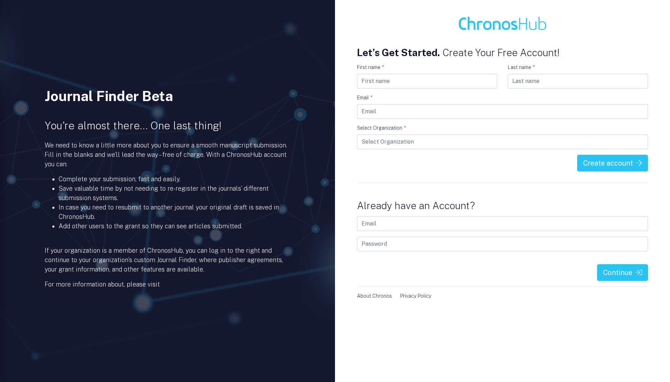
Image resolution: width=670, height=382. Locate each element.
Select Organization (381, 128)
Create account (608, 163)
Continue (617, 272)
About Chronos (374, 296)
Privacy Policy (415, 296)
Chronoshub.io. (182, 284)
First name (370, 67)
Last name (521, 67)
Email (364, 97)
